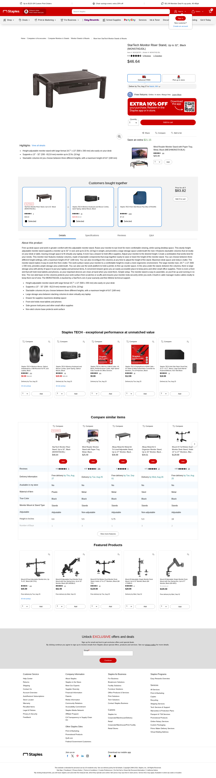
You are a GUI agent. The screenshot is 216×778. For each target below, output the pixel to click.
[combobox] (121, 11)
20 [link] (189, 469)
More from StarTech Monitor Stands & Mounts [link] (110, 38)
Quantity (133, 119)
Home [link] (23, 38)
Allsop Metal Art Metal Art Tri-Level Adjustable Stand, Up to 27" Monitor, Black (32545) (122, 449)
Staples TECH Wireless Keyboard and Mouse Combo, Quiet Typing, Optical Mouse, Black (69, 368)
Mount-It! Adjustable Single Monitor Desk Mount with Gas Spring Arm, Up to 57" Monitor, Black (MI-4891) (174, 581)
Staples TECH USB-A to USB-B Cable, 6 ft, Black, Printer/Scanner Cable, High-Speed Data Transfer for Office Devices (104, 368)
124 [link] (100, 373)
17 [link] (159, 469)
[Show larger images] (119, 136)
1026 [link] (130, 213)
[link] (36, 3)
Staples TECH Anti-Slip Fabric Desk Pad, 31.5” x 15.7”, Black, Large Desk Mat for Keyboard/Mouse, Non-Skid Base (174, 368)
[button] (167, 11)
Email (86, 650)
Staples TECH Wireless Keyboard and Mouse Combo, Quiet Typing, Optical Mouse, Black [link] (90, 208)
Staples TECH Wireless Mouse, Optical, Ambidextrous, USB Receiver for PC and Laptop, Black (35, 368)
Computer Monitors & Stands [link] (58, 38)
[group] (36, 368)
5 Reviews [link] (147, 56)
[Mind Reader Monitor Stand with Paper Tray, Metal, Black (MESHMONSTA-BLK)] (139, 158)
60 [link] (81, 213)
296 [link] (163, 153)
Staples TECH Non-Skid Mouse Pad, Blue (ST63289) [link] (138, 207)
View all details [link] (38, 145)
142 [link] (31, 586)
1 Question (157, 56)
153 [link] (31, 373)
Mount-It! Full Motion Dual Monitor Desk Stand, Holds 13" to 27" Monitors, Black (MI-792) (182, 449)
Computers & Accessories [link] (36, 38)
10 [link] (65, 586)
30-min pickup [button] (26, 386)
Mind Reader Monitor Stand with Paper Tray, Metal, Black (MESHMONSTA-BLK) (173, 148)
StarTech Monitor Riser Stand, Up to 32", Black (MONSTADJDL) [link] (40, 208)
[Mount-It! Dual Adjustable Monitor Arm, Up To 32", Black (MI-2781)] (36, 567)
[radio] (144, 78)
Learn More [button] (176, 95)
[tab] (62, 235)
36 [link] (134, 373)
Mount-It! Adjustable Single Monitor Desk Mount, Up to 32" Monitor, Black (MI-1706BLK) (139, 581)
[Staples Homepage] (11, 11)
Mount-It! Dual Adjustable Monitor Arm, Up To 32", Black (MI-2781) (35, 580)
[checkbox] (44, 221)
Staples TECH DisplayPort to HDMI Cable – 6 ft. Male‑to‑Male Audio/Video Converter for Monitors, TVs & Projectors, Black (140, 368)
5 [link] (33, 213)
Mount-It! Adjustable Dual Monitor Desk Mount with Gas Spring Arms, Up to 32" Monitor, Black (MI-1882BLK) (69, 581)
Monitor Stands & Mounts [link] (80, 38)
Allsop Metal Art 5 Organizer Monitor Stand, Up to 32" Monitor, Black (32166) (152, 449)
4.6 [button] (128, 56)
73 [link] (169, 373)
